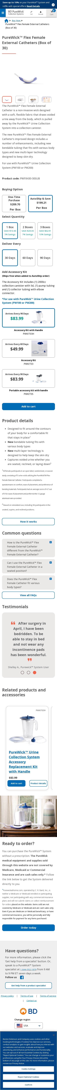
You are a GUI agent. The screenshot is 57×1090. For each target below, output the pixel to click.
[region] (28, 1060)
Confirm (28, 1085)
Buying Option (12, 189)
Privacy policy (7, 990)
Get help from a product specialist (28, 980)
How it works (28, 521)
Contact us (32, 995)
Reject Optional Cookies (28, 1077)
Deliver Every (11, 244)
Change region (22, 1014)
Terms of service (48, 990)
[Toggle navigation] (3, 13)
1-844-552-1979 (28, 964)
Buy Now (16, 20)
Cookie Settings (28, 1029)
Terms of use (26, 990)
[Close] (54, 1035)
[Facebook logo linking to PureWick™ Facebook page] (22, 972)
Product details (38, 778)
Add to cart (28, 406)
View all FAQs (28, 595)
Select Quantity (13, 216)
